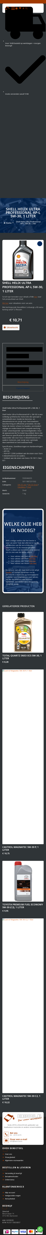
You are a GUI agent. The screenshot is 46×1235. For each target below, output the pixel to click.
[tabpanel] (23, 426)
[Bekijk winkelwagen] (16, 8)
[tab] (23, 364)
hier (35, 297)
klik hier (34, 556)
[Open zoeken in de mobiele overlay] (26, 8)
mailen (9, 572)
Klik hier (5, 303)
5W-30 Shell (33, 485)
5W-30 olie (22, 485)
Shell (29, 487)
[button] (39, 243)
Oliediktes (22, 487)
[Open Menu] (13, 8)
